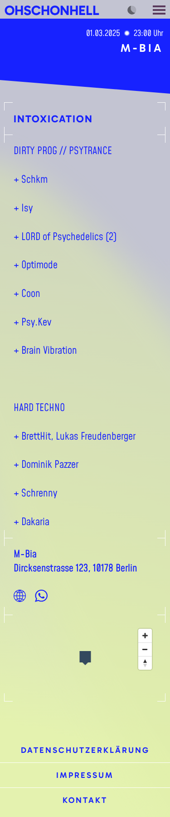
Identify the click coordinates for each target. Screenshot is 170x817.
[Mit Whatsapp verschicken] (41, 595)
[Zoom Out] (145, 649)
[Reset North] (145, 663)
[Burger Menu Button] (160, 9)
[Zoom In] (145, 635)
